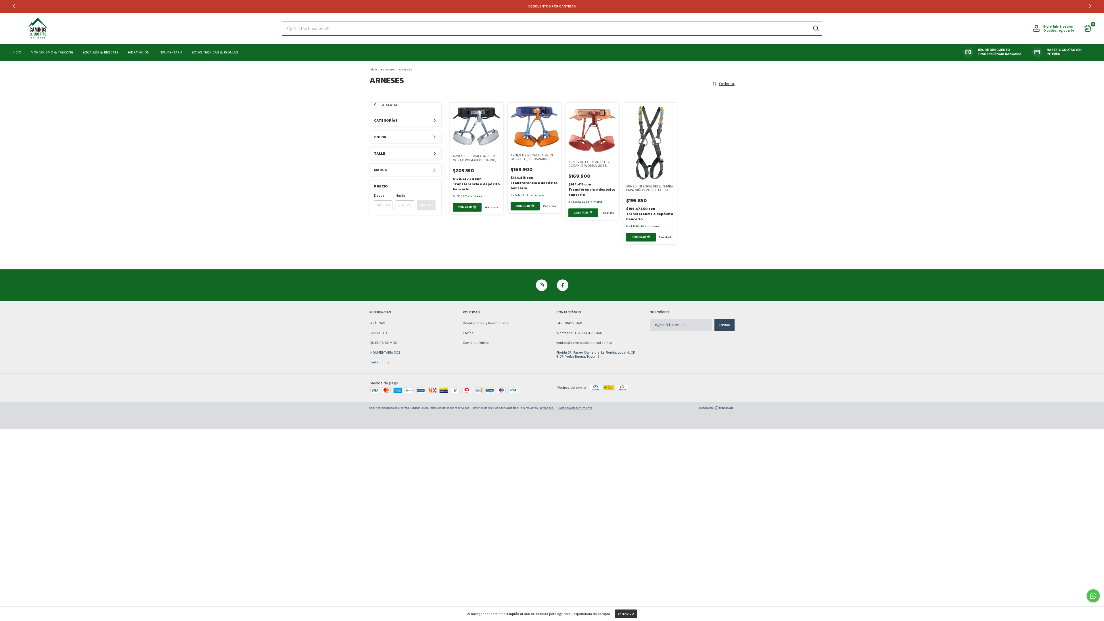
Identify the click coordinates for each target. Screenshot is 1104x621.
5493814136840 (569, 323)
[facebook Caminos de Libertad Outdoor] (562, 285)
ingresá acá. (546, 408)
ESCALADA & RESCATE (100, 52)
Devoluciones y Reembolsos (485, 323)
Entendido (626, 614)
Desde (379, 195)
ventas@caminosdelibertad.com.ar (584, 343)
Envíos (468, 333)
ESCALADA (388, 69)
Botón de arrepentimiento (575, 408)
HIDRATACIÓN (138, 52)
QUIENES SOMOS (383, 343)
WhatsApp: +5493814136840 (579, 333)
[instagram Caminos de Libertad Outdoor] (541, 285)
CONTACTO (378, 333)
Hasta (400, 195)
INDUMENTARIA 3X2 (384, 352)
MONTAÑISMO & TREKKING (52, 52)
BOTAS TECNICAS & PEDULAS (215, 52)
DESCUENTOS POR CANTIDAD (552, 6)
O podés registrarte (1058, 30)
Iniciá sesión (1063, 26)
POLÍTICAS (377, 323)
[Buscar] (815, 28)
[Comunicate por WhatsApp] (1093, 595)
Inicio (373, 69)
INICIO (16, 52)
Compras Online (476, 343)
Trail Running (379, 362)
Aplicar (426, 205)
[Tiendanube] (717, 408)
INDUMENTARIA (170, 52)
